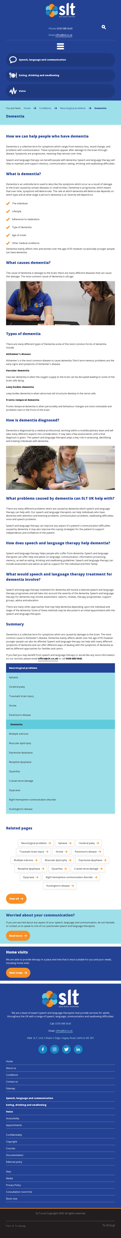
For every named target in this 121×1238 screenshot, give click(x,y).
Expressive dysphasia (20, 752)
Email (61, 1030)
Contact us (12, 1081)
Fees (8, 1171)
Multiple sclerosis (18, 733)
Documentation (14, 1155)
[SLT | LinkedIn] (78, 1049)
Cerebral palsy (17, 686)
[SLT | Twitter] (66, 1049)
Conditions (45, 108)
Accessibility (12, 1118)
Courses (10, 1148)
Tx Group (20, 1225)
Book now (11, 1198)
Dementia (100, 108)
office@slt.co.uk (60, 35)
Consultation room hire (19, 1191)
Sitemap (10, 1088)
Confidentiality (14, 1134)
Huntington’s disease (20, 809)
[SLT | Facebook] (42, 1049)
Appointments (14, 1125)
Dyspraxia (14, 790)
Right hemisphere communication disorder (32, 799)
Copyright (11, 1141)
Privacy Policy (13, 1185)
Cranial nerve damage (21, 780)
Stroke (12, 705)
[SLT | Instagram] (54, 1049)
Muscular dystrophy (20, 743)
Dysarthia (14, 771)
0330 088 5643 (60, 28)
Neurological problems (73, 108)
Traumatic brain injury (21, 696)
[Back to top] (115, 1232)
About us (11, 1068)
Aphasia (13, 677)
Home (27, 108)
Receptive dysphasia (20, 762)
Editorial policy (14, 1161)
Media (9, 1178)
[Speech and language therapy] (60, 10)
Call (60, 1023)
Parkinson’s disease (20, 715)
